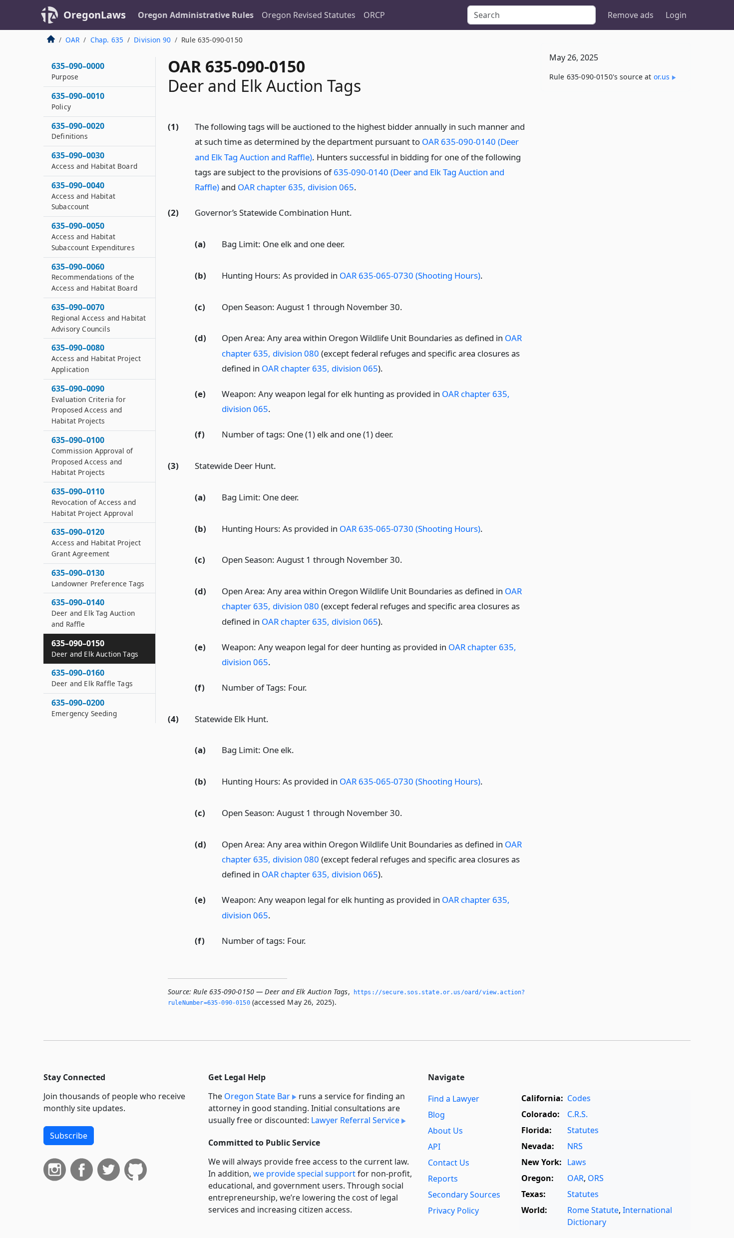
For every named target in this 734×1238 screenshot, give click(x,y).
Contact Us (448, 1162)
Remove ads (631, 14)
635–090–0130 (97, 577)
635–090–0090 (88, 404)
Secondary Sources (464, 1194)
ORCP (374, 14)
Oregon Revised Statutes (309, 14)
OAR (72, 39)
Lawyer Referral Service (355, 1120)
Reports (443, 1178)
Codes (579, 1098)
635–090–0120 (96, 542)
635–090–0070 (98, 318)
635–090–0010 (77, 100)
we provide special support (304, 1173)
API (434, 1146)
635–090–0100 (92, 455)
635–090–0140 (93, 613)
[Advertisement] (616, 255)
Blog (436, 1114)
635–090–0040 (83, 196)
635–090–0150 (94, 648)
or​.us (662, 76)
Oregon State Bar (257, 1096)
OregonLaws (94, 14)
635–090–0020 (77, 130)
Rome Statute (593, 1210)
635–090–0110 (93, 502)
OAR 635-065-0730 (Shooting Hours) (410, 275)
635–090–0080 (96, 358)
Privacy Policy (453, 1210)
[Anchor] (362, 186)
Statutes (583, 1130)
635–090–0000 (77, 70)
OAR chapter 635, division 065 (296, 187)
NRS (575, 1146)
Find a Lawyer (453, 1098)
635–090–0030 (94, 160)
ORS (596, 1178)
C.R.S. (577, 1114)
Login (676, 14)
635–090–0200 (84, 707)
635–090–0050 (93, 236)
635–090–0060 (94, 277)
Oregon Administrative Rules (196, 14)
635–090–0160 (92, 677)
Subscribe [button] (68, 1135)
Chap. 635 (106, 39)
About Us (445, 1130)
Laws (576, 1162)
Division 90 (152, 39)
